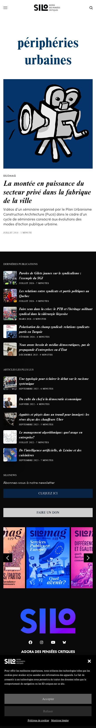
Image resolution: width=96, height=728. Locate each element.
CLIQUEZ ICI (48, 493)
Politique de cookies (38, 720)
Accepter (48, 699)
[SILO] (48, 7)
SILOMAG (9, 176)
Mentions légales (60, 720)
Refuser (48, 711)
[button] (89, 661)
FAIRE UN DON (48, 512)
